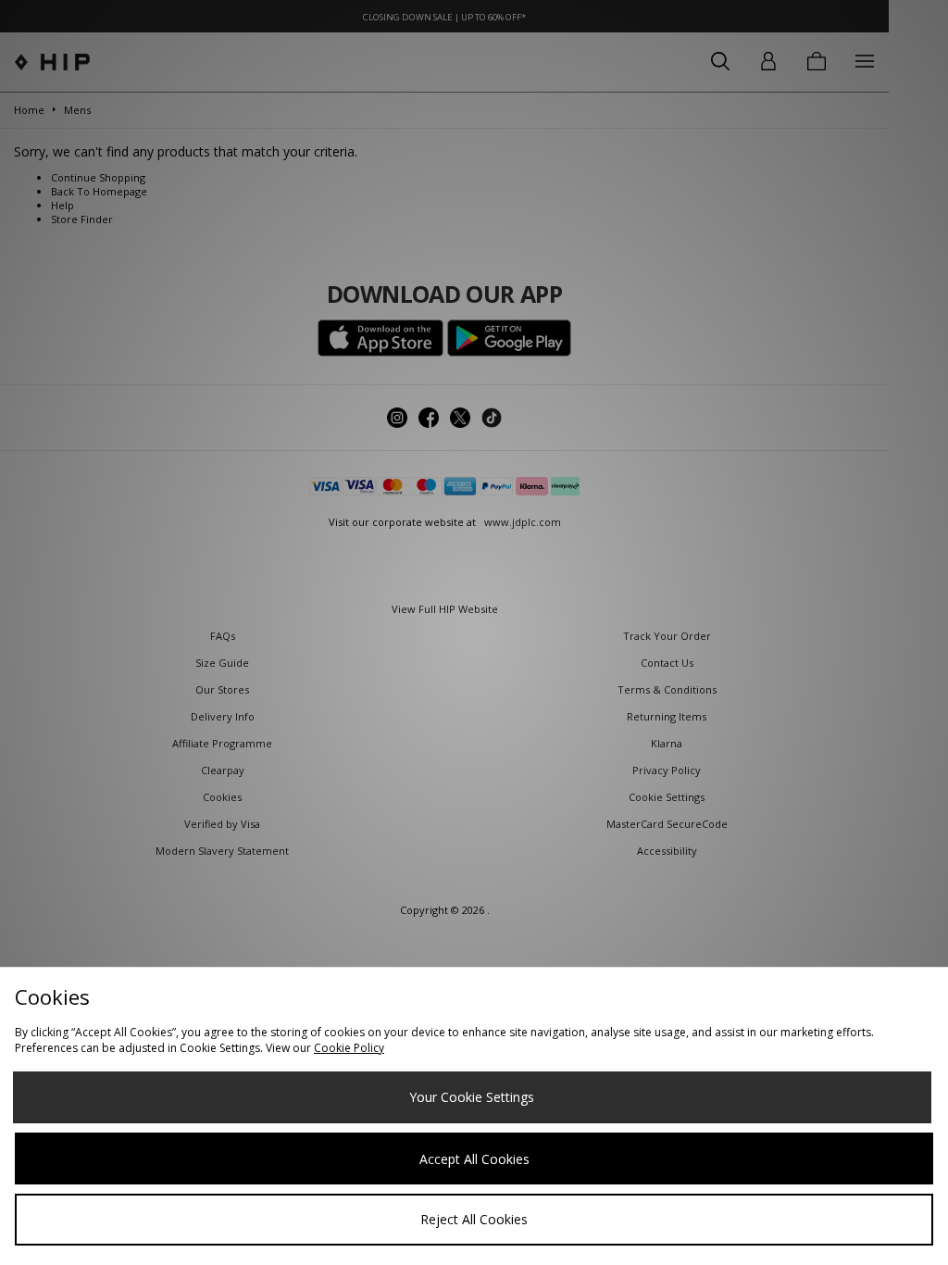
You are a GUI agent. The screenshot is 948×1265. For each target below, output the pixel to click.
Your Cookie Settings (471, 1097)
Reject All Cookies (474, 1219)
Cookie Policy (349, 1048)
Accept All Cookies (474, 1159)
